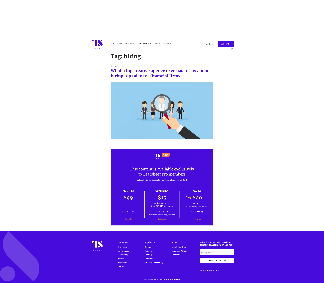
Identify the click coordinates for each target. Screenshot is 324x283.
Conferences (123, 250)
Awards (156, 43)
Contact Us (176, 254)
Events (121, 266)
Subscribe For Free (217, 260)
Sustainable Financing (154, 262)
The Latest (123, 247)
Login (231, 49)
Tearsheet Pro (144, 43)
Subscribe (226, 43)
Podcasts (167, 43)
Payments (149, 250)
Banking (148, 247)
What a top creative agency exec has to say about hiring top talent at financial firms (160, 73)
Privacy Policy (175, 279)
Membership (123, 254)
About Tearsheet (179, 247)
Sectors (128, 43)
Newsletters (123, 262)
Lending (148, 254)
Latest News (116, 43)
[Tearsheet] (97, 44)
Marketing (149, 258)
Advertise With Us (179, 250)
